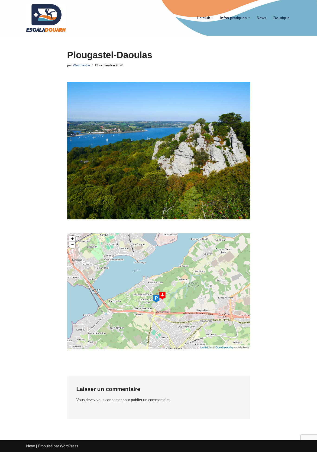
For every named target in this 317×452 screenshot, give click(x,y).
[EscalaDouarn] (46, 18)
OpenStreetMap (224, 347)
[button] (212, 18)
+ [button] (72, 238)
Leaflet (204, 347)
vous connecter (109, 400)
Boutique (281, 18)
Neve (30, 446)
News (261, 18)
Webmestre (81, 65)
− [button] (72, 244)
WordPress (69, 446)
